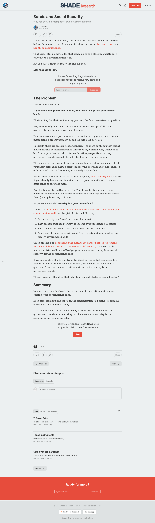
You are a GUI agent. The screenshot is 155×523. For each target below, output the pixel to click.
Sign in (147, 5)
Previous (43, 364)
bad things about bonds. (47, 47)
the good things (105, 44)
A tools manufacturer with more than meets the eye (55, 455)
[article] (77, 423)
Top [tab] (36, 411)
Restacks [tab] (49, 381)
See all (38, 468)
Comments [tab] (39, 381)
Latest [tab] (42, 411)
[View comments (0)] (44, 34)
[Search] (119, 5)
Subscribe (135, 5)
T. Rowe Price (40, 418)
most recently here (101, 176)
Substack (65, 518)
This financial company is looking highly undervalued (55, 422)
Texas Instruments (43, 435)
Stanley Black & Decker (46, 451)
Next (114, 364)
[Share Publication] (125, 5)
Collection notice (94, 506)
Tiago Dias (43, 26)
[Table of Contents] (2, 261)
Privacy (77, 506)
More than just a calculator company (48, 438)
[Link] (30, 98)
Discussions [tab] (52, 411)
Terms (84, 506)
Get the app (89, 512)
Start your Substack (71, 512)
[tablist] (43, 381)
